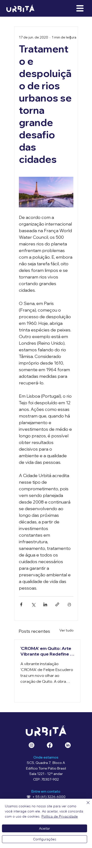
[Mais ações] (70, 37)
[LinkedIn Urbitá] (68, 745)
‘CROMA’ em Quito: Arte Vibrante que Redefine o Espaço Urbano (46, 651)
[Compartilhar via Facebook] (21, 604)
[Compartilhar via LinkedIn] (45, 604)
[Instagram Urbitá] (31, 745)
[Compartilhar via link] (57, 604)
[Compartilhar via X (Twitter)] (33, 604)
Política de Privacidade (59, 816)
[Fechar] (85, 805)
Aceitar (44, 828)
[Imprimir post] (69, 604)
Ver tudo (66, 630)
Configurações (44, 839)
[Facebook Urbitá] (50, 745)
